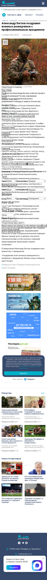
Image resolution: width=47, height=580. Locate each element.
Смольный (26, 35)
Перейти (13, 567)
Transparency (22, 181)
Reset (22, 226)
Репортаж (7, 393)
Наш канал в (18, 379)
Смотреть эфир (14, 15)
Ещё (42, 393)
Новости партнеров (11, 458)
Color (4, 181)
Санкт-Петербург (9, 268)
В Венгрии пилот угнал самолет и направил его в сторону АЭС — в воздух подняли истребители (24, 10)
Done (44, 226)
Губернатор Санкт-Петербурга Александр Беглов (21, 265)
